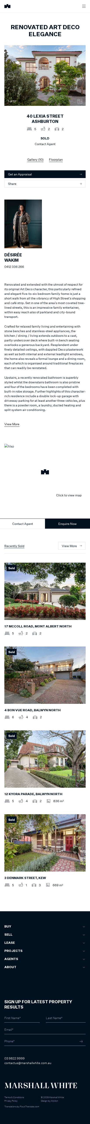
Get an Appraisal (20, 174)
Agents (11, 959)
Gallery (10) (35, 159)
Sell (8, 934)
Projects (13, 951)
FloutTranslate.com (29, 1106)
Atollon (54, 1100)
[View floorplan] (80, 101)
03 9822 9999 (14, 1058)
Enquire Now (67, 524)
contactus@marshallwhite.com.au (27, 1063)
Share (12, 184)
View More (11, 424)
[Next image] (79, 76)
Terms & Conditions (14, 1097)
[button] (45, 472)
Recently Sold (14, 546)
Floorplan (56, 159)
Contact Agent (22, 524)
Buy (7, 926)
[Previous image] (10, 76)
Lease (9, 942)
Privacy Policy (10, 1100)
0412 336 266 (14, 266)
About (10, 967)
